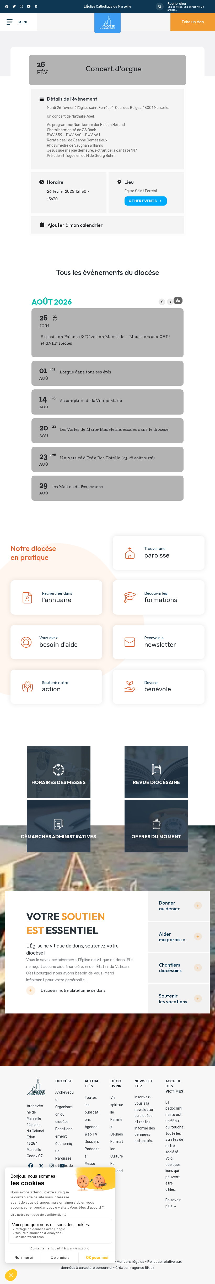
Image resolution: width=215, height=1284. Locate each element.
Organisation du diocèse (64, 1114)
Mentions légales (130, 1262)
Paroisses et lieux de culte (64, 1165)
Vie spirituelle (116, 1105)
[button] (31, 1166)
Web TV (91, 1134)
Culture (116, 1156)
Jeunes (116, 1134)
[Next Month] (170, 302)
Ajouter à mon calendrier (75, 225)
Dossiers (92, 1141)
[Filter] (178, 300)
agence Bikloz (143, 1268)
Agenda (91, 1127)
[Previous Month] (162, 302)
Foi (112, 1163)
